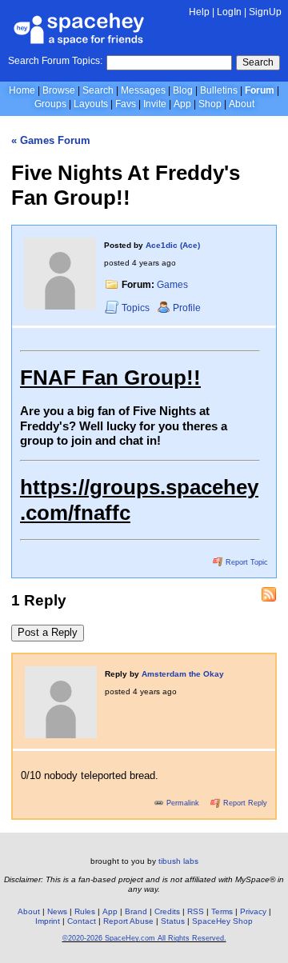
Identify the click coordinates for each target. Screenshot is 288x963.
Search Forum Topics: (55, 60)
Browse (58, 90)
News (57, 911)
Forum (259, 90)
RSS (195, 911)
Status (173, 921)
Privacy (253, 911)
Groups (50, 104)
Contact (81, 921)
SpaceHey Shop (222, 921)
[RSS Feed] (269, 594)
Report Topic (245, 562)
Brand (136, 911)
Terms (222, 911)
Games (172, 284)
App (182, 104)
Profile (187, 308)
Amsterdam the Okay (183, 673)
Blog (183, 90)
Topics (137, 308)
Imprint (47, 921)
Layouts (91, 104)
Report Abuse (128, 921)
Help (199, 12)
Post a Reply (48, 632)
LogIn (229, 12)
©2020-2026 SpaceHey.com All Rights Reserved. (144, 938)
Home (22, 90)
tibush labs (178, 861)
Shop (210, 104)
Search (258, 62)
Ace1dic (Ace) (173, 245)
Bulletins (219, 90)
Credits (167, 911)
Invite (154, 104)
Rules (84, 911)
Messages (143, 90)
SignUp (265, 12)
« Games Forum (50, 140)
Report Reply (244, 803)
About (241, 104)
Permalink (183, 803)
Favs (125, 104)
